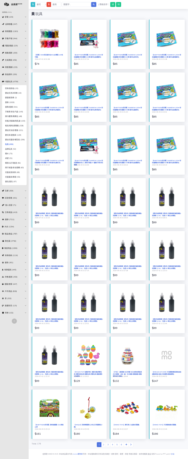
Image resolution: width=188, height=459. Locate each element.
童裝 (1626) (9, 102)
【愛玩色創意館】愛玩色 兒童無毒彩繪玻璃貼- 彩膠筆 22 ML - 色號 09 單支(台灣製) (49, 320)
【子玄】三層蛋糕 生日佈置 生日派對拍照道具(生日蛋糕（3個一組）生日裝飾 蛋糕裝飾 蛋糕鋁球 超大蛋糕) (127, 374)
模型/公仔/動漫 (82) (13, 163)
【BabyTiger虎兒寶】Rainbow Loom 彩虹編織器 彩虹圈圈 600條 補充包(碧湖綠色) (166, 56)
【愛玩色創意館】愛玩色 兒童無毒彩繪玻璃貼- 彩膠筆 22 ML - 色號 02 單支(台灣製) (88, 267)
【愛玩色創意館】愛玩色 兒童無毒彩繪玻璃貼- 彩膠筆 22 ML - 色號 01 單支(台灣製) (49, 267)
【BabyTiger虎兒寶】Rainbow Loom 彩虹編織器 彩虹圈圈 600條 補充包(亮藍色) (49, 109)
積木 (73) (8, 153)
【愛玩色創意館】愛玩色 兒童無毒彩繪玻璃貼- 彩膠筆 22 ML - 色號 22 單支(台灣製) (49, 215)
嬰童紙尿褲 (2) (11, 97)
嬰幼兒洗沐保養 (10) (13, 93)
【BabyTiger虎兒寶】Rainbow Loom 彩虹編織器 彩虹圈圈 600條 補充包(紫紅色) (49, 162)
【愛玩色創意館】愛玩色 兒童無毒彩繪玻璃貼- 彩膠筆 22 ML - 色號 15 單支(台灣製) (127, 215)
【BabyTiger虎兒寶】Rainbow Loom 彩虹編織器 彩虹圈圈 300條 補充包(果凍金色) (88, 109)
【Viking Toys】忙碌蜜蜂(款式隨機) (164, 425)
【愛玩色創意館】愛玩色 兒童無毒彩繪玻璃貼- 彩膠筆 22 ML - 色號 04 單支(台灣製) (166, 320)
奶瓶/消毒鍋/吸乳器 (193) (15, 121)
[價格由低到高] (112, 4)
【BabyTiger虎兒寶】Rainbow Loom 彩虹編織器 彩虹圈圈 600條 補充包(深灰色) (127, 56)
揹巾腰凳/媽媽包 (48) (13, 116)
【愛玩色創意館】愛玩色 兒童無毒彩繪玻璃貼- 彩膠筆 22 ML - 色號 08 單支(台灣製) (127, 267)
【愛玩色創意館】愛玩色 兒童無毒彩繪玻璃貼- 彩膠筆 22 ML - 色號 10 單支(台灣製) (127, 320)
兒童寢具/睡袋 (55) (12, 177)
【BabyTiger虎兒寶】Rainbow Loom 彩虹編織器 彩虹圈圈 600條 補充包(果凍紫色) (166, 162)
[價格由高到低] (118, 4)
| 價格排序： (104, 4)
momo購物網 (78, 454)
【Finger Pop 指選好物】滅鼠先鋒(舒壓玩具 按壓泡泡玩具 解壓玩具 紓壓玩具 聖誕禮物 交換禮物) (88, 374)
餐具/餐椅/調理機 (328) (14, 125)
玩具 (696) (9, 144)
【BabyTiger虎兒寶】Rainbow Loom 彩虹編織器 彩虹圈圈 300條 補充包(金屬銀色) (127, 162)
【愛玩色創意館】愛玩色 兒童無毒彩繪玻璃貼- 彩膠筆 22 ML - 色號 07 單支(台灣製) (166, 215)
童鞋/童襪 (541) (11, 107)
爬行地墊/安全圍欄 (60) (14, 167)
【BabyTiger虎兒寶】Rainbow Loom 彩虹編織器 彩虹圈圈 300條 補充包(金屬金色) (166, 109)
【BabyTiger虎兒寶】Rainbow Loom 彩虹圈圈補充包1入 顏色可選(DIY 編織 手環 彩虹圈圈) (88, 163)
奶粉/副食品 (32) (11, 88)
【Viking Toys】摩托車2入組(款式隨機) (126, 425)
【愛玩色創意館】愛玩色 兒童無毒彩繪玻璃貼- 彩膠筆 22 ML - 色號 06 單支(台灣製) (166, 267)
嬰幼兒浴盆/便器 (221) (14, 130)
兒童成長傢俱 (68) (12, 172)
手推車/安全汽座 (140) (14, 111)
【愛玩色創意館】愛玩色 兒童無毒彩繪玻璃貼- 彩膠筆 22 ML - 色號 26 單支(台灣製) (88, 215)
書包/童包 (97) (10, 181)
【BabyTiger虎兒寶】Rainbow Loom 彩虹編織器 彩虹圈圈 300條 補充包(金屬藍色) (88, 56)
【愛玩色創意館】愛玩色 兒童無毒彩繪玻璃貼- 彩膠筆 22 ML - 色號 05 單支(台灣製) (49, 373)
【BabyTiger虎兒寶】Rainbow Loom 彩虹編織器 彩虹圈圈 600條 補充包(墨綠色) (127, 109)
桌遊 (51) (8, 158)
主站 (172, 454)
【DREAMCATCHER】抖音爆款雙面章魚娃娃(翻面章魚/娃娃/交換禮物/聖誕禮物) (166, 373)
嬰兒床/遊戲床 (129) (13, 135)
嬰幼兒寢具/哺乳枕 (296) (15, 139)
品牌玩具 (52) (10, 149)
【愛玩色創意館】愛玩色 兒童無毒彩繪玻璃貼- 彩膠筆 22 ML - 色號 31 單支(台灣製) (88, 320)
